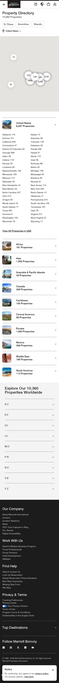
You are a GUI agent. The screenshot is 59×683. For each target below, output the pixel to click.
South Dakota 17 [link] (10, 207)
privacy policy (41, 673)
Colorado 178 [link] (37, 142)
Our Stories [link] (7, 530)
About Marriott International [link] (15, 514)
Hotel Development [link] (11, 556)
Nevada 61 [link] (36, 181)
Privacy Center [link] (9, 603)
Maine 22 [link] (35, 167)
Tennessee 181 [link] (38, 207)
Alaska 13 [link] (35, 134)
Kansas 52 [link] (7, 163)
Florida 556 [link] (36, 149)
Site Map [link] (6, 587)
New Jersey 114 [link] (38, 185)
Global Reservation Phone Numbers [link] (19, 578)
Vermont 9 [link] (7, 214)
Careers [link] (6, 517)
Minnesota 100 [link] (9, 174)
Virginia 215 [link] (36, 214)
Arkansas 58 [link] (37, 138)
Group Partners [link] (9, 552)
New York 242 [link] (37, 189)
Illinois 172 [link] (36, 156)
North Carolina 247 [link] (11, 192)
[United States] (20, 30)
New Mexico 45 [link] (9, 189)
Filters (10, 24)
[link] (15, 606)
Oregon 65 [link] (7, 199)
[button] (14, 31)
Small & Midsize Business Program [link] (19, 546)
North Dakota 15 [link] (38, 192)
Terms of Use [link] (8, 609)
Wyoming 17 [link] (37, 221)
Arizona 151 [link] (8, 138)
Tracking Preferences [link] (12, 600)
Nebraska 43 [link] (8, 181)
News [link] (5, 524)
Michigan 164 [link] (37, 171)
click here (29, 676)
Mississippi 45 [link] (37, 174)
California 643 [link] (9, 142)
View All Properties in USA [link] (16, 231)
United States (12, 31)
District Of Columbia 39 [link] (13, 149)
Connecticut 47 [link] (9, 145)
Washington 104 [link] (10, 218)
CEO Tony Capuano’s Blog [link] (15, 527)
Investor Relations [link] (11, 521)
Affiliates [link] (6, 559)
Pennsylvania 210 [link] (39, 199)
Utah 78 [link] (34, 210)
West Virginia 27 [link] (38, 218)
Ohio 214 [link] (6, 196)
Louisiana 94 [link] (8, 167)
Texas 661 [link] (7, 210)
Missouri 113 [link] (8, 178)
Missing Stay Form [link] (11, 584)
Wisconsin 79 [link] (8, 221)
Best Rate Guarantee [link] (12, 581)
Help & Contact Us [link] (11, 572)
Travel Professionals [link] (12, 549)
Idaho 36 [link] (6, 156)
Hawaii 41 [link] (35, 152)
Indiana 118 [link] (8, 160)
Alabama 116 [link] (8, 134)
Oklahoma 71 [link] (37, 196)
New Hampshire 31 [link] (11, 185)
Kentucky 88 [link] (37, 163)
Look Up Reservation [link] (12, 575)
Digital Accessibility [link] (11, 533)
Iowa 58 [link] (34, 160)
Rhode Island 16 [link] (10, 203)
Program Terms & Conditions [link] (16, 612)
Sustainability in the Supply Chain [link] (18, 615)
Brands (38, 24)
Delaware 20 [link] (37, 145)
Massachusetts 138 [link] (11, 171)
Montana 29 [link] (36, 178)
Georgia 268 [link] (8, 152)
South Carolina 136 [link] (40, 203)
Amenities (23, 24)
